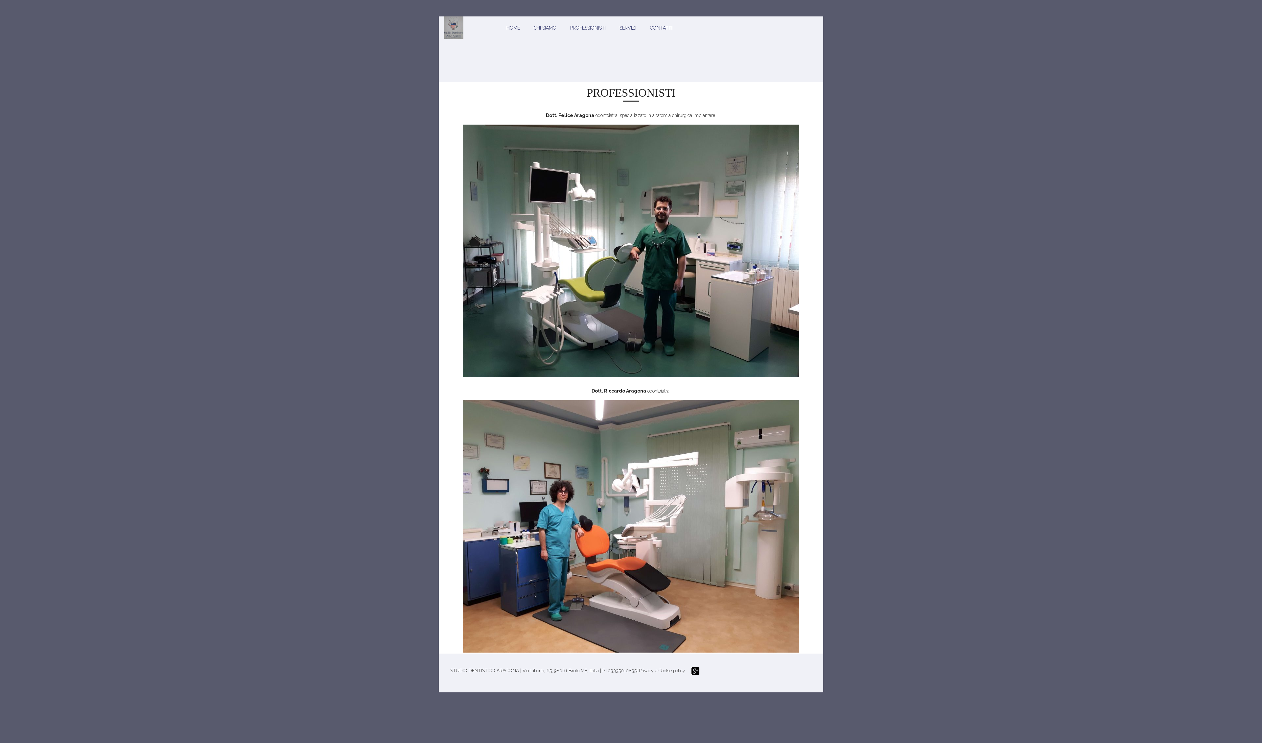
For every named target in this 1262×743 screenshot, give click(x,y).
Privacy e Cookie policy (662, 670)
